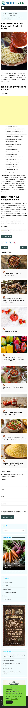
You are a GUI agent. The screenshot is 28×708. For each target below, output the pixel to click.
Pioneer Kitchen (7, 589)
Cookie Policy (14, 698)
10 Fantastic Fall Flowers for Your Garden (12, 672)
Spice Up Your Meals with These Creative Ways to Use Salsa (14, 439)
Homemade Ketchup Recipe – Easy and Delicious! (13, 413)
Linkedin (10, 242)
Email (3, 496)
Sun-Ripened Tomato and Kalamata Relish (12, 274)
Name (3, 489)
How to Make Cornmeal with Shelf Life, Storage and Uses (13, 464)
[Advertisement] (14, 110)
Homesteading (7, 599)
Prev (5, 247)
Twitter (6, 242)
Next (22, 247)
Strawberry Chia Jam (10, 331)
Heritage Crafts (7, 595)
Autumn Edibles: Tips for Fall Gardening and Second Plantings (13, 565)
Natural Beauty (7, 585)
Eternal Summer (7, 668)
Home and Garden (8, 582)
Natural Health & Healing (9, 592)
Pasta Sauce (7, 236)
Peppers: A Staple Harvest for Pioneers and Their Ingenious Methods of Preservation (13, 359)
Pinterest (14, 242)
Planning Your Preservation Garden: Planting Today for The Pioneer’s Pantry (14, 300)
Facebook (2, 242)
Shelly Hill (4, 230)
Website (3, 503)
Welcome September (8, 660)
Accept (9, 702)
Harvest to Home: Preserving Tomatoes (13, 388)
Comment (4, 479)
